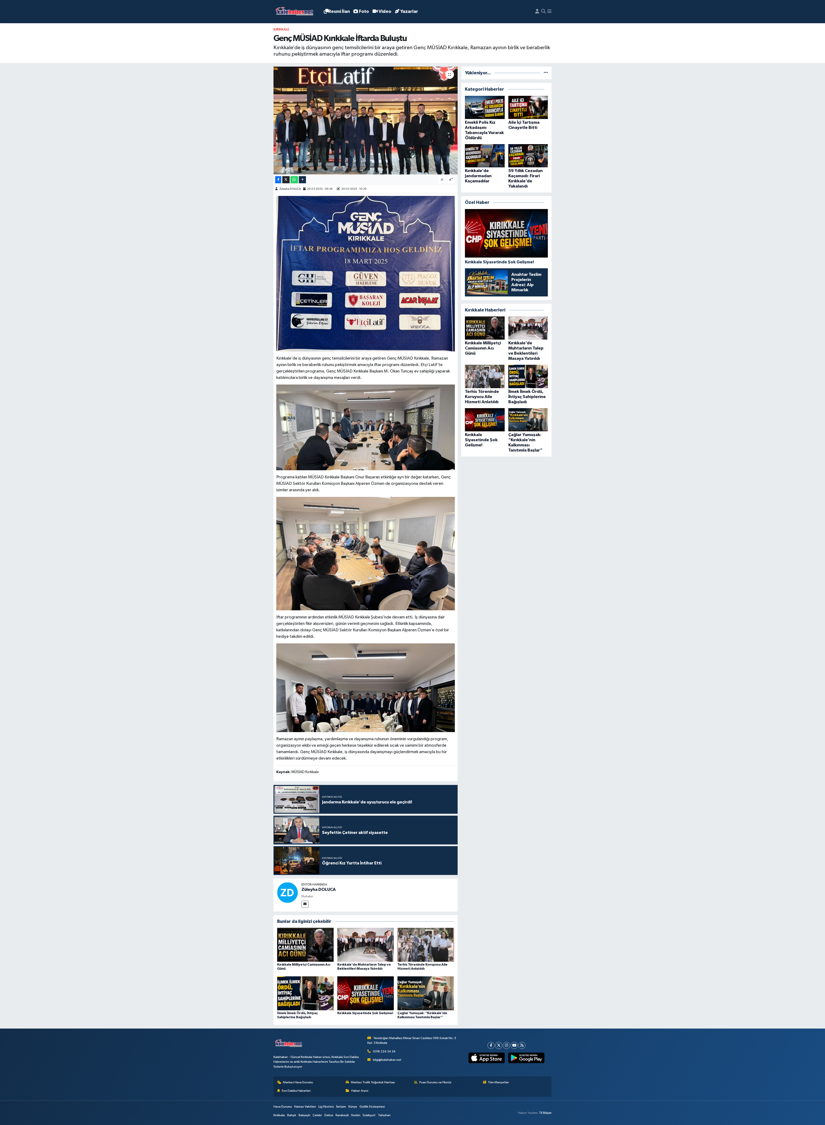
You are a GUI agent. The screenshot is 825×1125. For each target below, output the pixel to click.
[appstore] (487, 1058)
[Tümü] (546, 73)
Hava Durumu (282, 1106)
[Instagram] (506, 1045)
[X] (498, 1045)
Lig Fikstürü (326, 1106)
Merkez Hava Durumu (298, 1082)
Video (385, 11)
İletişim (341, 1106)
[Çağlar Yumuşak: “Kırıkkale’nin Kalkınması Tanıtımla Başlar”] (425, 993)
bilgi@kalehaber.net (387, 1059)
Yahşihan (384, 1115)
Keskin (355, 1115)
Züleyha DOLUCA (290, 189)
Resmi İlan (339, 11)
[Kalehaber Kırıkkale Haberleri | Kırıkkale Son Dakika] (295, 11)
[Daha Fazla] (302, 179)
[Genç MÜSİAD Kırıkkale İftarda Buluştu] (365, 120)
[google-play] (526, 1058)
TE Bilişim (545, 1112)
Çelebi (317, 1115)
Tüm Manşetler (498, 1082)
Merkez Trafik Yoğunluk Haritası (373, 1082)
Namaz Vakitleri (305, 1106)
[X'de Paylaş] (286, 179)
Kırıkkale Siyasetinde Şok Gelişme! (365, 1013)
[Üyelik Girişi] (537, 11)
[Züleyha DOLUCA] (287, 892)
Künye (352, 1106)
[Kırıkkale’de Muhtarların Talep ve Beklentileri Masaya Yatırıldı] (365, 944)
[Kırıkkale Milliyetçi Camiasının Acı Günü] (305, 944)
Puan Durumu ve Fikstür (435, 1082)
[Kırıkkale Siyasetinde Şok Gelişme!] (365, 993)
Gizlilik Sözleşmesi (372, 1106)
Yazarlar (409, 11)
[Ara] (543, 11)
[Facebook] (491, 1045)
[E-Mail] (305, 904)
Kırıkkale (281, 29)
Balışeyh (304, 1115)
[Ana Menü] (549, 11)
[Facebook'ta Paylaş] (278, 179)
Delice (328, 1115)
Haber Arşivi (359, 1090)
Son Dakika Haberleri (296, 1090)
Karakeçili (342, 1115)
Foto (364, 11)
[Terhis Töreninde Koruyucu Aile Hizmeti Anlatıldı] (425, 944)
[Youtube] (514, 1045)
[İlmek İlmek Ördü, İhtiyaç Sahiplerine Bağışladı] (305, 993)
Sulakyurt (369, 1115)
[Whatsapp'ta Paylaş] (294, 179)
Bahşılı (291, 1115)
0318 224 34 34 (384, 1051)
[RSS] (522, 1045)
